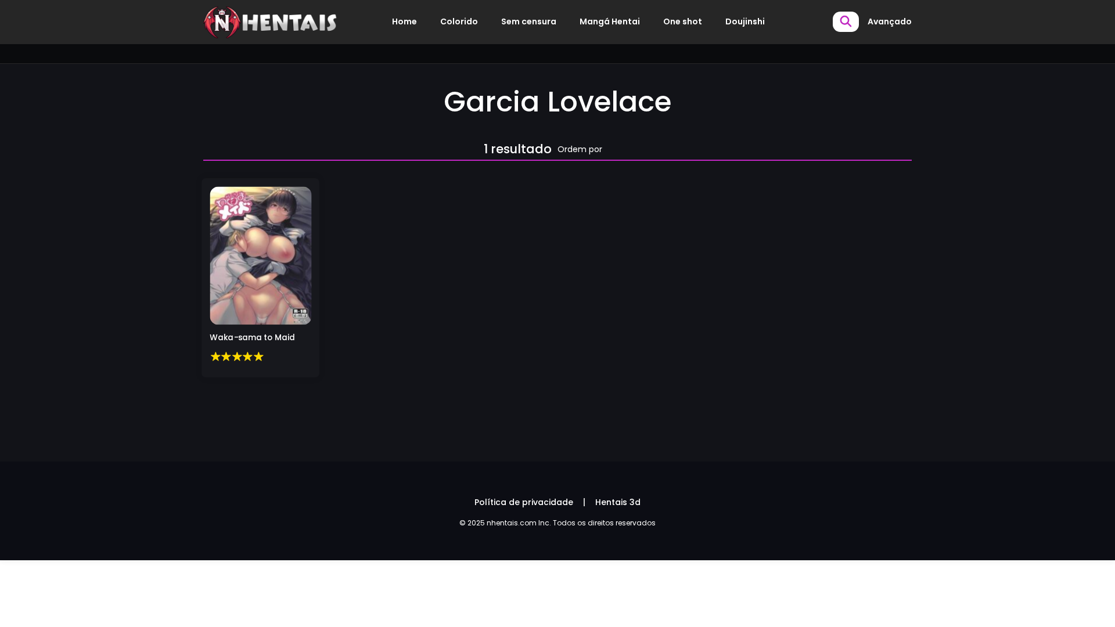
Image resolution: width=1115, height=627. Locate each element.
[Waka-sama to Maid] (260, 255)
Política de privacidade (523, 502)
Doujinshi (745, 21)
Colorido (459, 21)
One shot (682, 21)
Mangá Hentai (610, 21)
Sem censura (528, 21)
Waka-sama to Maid (252, 338)
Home (404, 21)
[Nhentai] (270, 21)
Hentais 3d (618, 502)
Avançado (890, 21)
